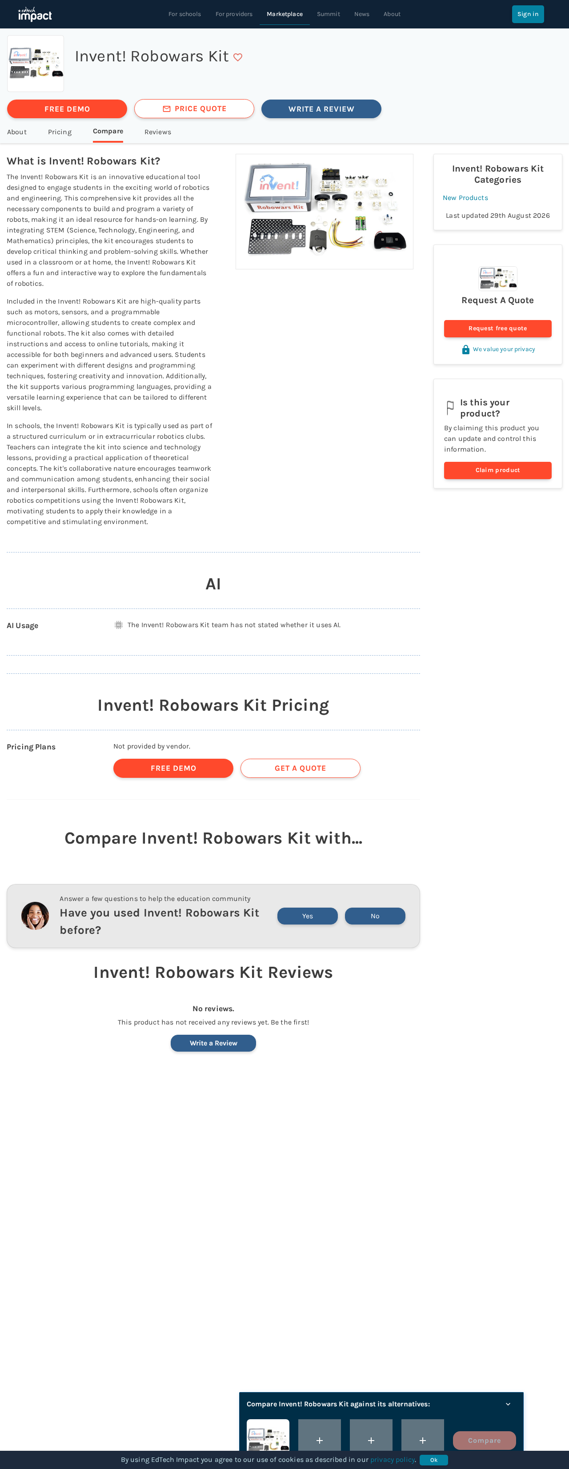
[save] (238, 57)
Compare (484, 1440)
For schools (184, 14)
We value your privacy (504, 349)
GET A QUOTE (300, 768)
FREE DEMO (67, 108)
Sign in (528, 14)
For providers (234, 14)
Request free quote (498, 328)
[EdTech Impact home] (35, 14)
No (375, 916)
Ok (434, 1460)
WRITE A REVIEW (322, 108)
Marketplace (285, 14)
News (362, 14)
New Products (465, 197)
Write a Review (213, 1043)
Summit (328, 14)
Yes (307, 916)
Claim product (498, 470)
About (392, 14)
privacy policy (392, 1459)
